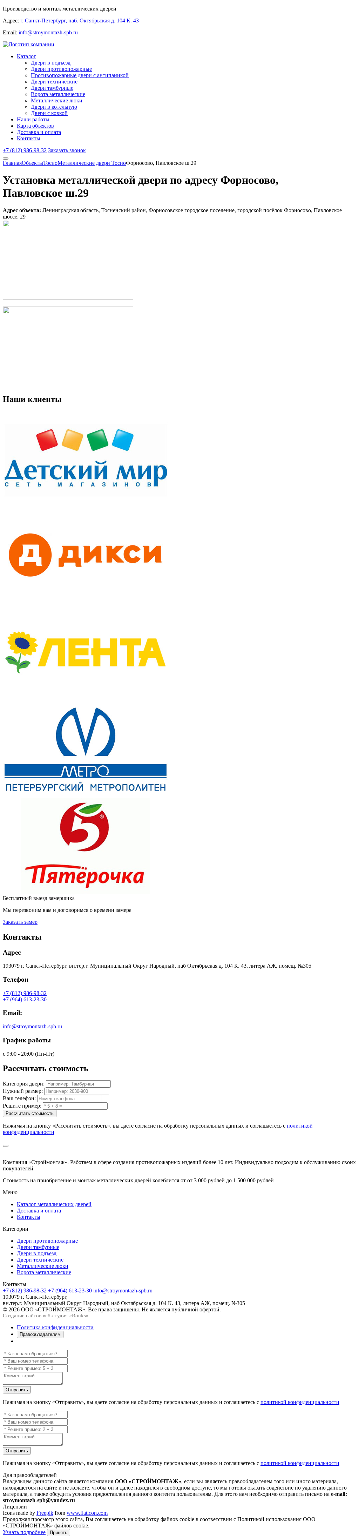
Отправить (17, 1389)
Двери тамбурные (52, 88)
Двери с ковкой (49, 113)
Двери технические (54, 82)
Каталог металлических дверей (54, 1204)
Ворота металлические (58, 94)
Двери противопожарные (61, 69)
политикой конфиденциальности (299, 1402)
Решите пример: (22, 1106)
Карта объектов (35, 126)
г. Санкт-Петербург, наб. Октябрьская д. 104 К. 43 (79, 20)
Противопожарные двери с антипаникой (80, 75)
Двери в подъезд (50, 63)
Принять (58, 1532)
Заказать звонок (67, 150)
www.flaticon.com (87, 1513)
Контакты (28, 138)
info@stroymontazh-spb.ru (48, 32)
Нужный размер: (23, 1091)
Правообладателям (40, 1334)
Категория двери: (24, 1084)
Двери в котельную (54, 107)
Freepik (44, 1513)
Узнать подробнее (24, 1532)
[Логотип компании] (28, 44)
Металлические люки (56, 100)
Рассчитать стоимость (30, 1113)
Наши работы (33, 119)
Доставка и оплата (39, 132)
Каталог (26, 56)
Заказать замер (20, 922)
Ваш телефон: (19, 1098)
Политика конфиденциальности (55, 1327)
